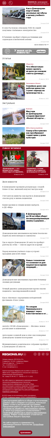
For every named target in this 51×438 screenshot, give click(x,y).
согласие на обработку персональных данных (24, 408)
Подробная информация (10, 391)
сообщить (41, 51)
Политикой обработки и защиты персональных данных (24, 413)
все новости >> (42, 45)
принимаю (25, 432)
